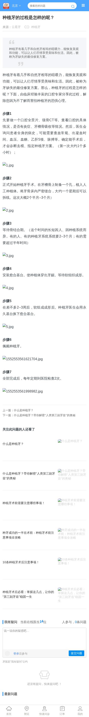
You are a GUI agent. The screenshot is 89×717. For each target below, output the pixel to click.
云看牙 (16, 27)
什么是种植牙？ (13, 443)
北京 (15, 5)
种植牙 (35, 27)
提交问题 (76, 653)
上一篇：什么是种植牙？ (18, 410)
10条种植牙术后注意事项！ (21, 562)
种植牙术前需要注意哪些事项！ (24, 503)
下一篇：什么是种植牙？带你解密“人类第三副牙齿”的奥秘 (39, 415)
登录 (16, 653)
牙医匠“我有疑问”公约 (15, 661)
